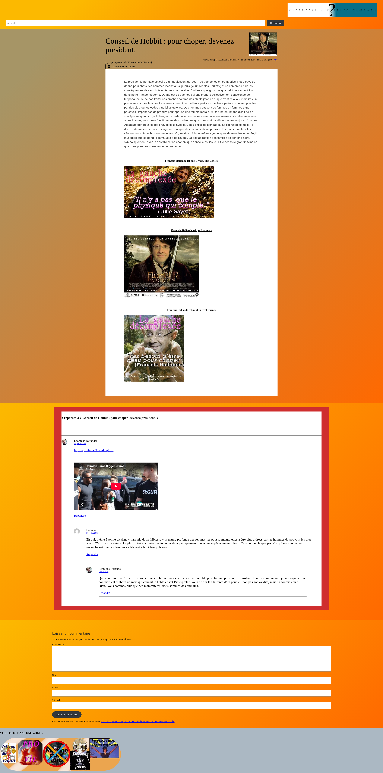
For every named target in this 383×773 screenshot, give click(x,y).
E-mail (55, 687)
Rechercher (275, 23)
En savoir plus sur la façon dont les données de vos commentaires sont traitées (138, 721)
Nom (54, 675)
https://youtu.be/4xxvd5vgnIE (93, 450)
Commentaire (59, 644)
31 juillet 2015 (80, 443)
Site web (56, 700)
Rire (275, 59)
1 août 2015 (103, 571)
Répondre (80, 515)
